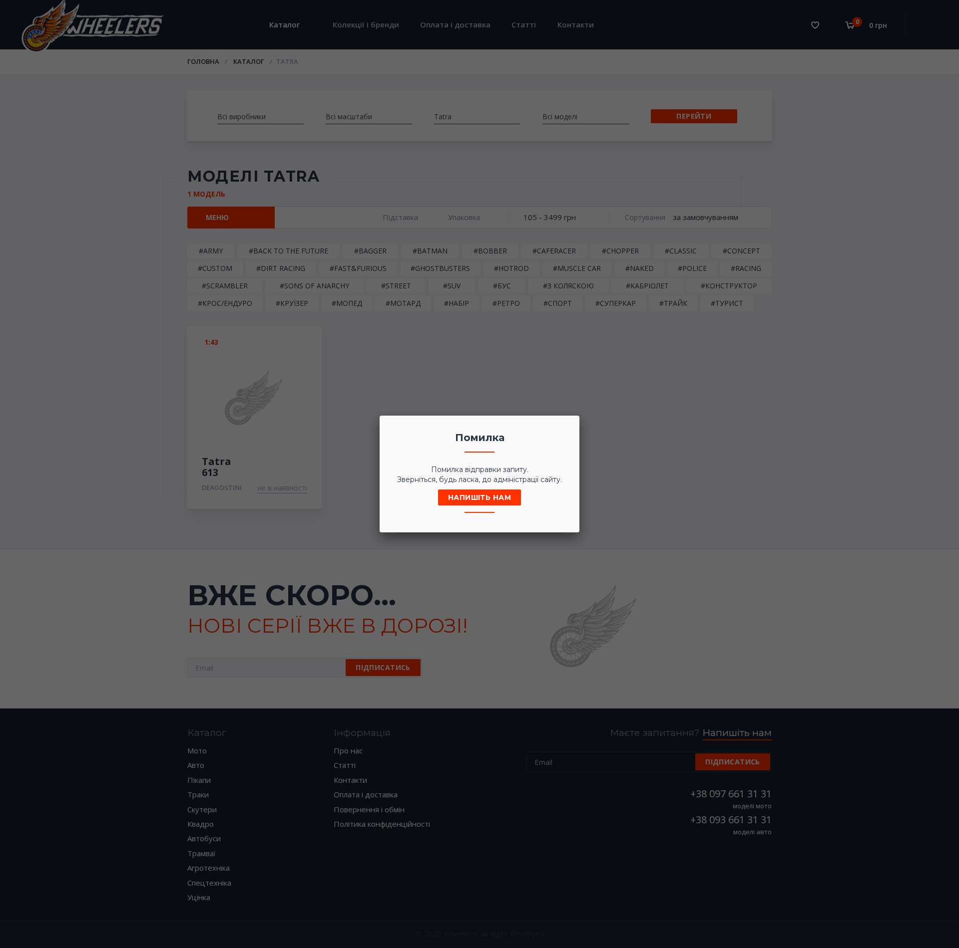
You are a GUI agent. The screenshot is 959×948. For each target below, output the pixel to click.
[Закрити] (569, 426)
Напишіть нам (479, 497)
